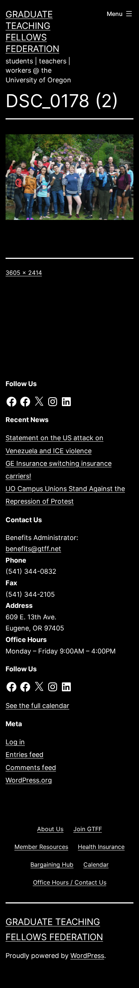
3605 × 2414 (24, 272)
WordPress (87, 955)
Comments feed (31, 767)
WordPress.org (29, 780)
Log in (15, 742)
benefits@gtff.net (33, 549)
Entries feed (24, 754)
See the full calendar (37, 705)
